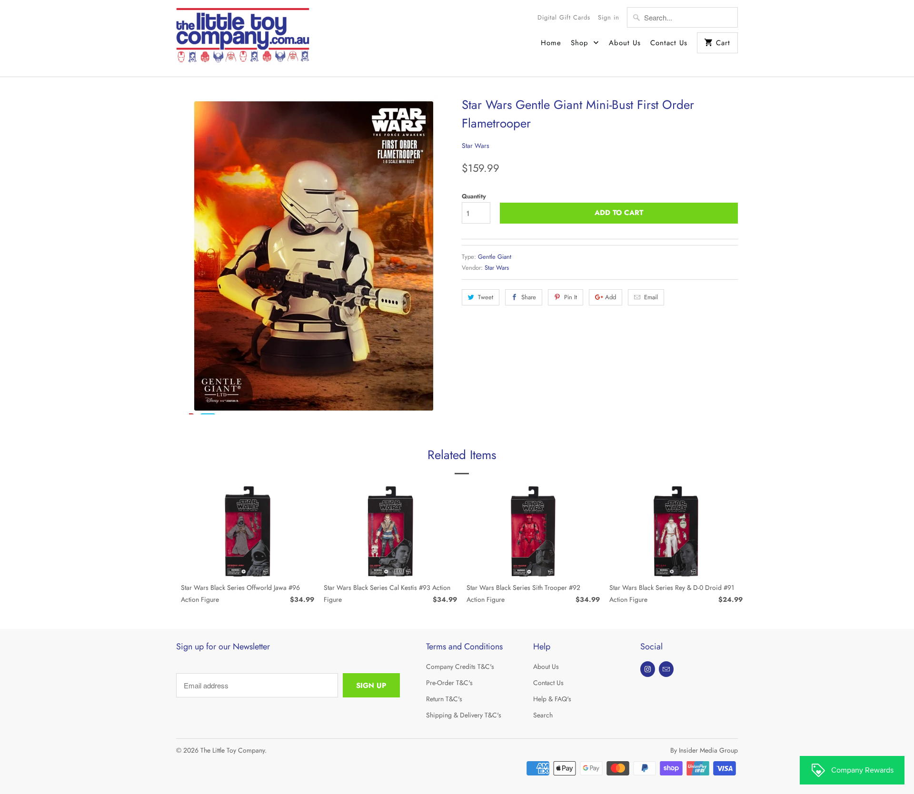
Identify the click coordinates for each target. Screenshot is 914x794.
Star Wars (475, 145)
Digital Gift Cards (563, 17)
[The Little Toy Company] (242, 38)
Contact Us (668, 43)
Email (651, 297)
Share (528, 297)
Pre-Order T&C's (449, 682)
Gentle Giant (494, 256)
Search (543, 715)
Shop (581, 43)
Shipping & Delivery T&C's (463, 715)
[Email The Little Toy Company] (666, 669)
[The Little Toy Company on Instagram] (647, 669)
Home (551, 43)
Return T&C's (444, 699)
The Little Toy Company (232, 750)
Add (610, 297)
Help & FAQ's (552, 699)
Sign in (608, 17)
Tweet (485, 297)
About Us (625, 43)
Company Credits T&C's (460, 666)
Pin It (570, 297)
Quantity (474, 196)
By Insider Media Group (704, 750)
